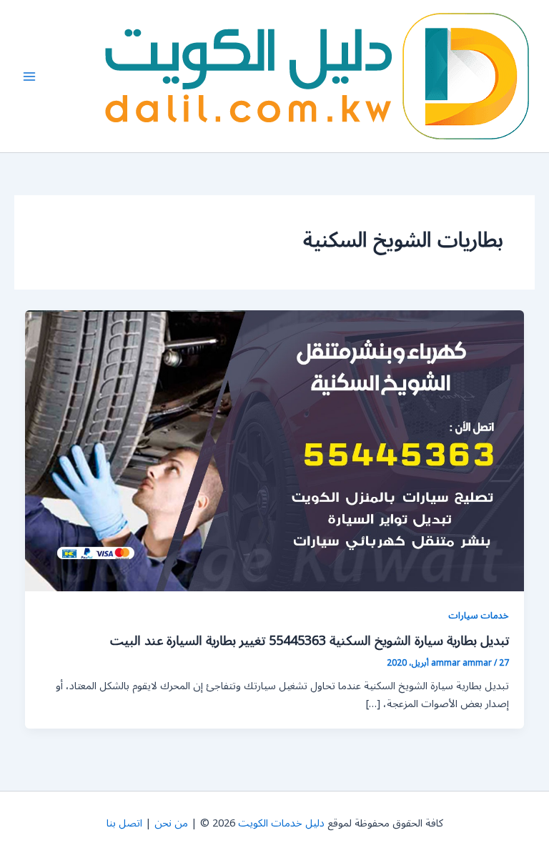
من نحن (171, 823)
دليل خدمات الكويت (281, 823)
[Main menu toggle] (29, 76)
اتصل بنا (124, 823)
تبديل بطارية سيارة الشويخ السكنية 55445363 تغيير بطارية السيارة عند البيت (309, 640)
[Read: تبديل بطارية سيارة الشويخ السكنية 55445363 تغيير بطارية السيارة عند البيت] (275, 451)
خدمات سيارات (478, 615)
